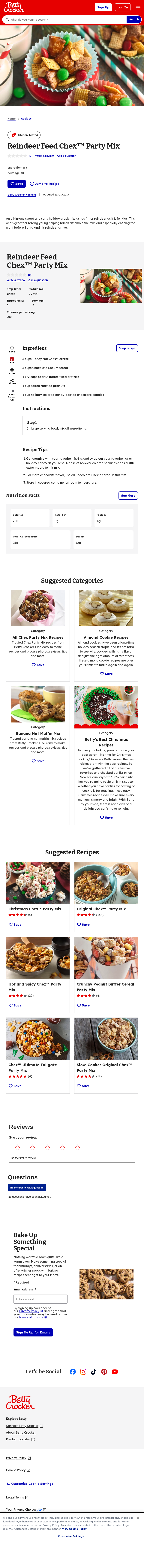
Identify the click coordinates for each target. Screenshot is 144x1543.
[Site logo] (22, 1403)
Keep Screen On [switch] (12, 397)
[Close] (138, 1518)
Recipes (26, 118)
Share (12, 383)
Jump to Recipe (47, 184)
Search (134, 19)
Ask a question (66, 155)
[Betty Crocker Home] (14, 7)
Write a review (44, 155)
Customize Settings (71, 1536)
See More (128, 495)
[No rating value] (18, 155)
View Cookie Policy (74, 1528)
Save (19, 184)
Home (12, 118)
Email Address (25, 1289)
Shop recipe (127, 348)
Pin (12, 362)
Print (12, 373)
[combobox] (67, 19)
